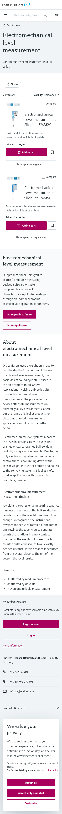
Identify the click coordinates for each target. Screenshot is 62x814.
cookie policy (51, 770)
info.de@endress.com (22, 691)
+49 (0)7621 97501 (21, 681)
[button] (22, 144)
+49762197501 (19, 671)
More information (13, 645)
